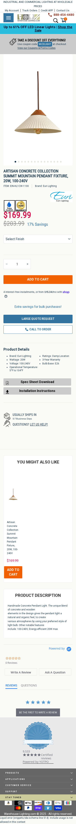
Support (11, 791)
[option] (38, 44)
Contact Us (62, 10)
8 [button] (38, 162)
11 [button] (48, 162)
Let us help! (39, 424)
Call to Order (40, 329)
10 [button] (44, 162)
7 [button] (35, 162)
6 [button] (31, 162)
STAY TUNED (13, 797)
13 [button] (54, 162)
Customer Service (18, 785)
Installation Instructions (37, 391)
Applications (15, 779)
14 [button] (57, 162)
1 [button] (15, 162)
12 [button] (51, 162)
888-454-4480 (64, 15)
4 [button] (25, 162)
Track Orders (29, 10)
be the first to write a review (38, 712)
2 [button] (18, 162)
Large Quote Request (38, 318)
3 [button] (22, 162)
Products (12, 773)
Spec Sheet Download (37, 382)
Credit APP (47, 10)
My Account (12, 10)
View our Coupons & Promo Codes (36, 48)
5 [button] (28, 162)
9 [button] (41, 162)
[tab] (21, 671)
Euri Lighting (50, 186)
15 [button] (61, 162)
